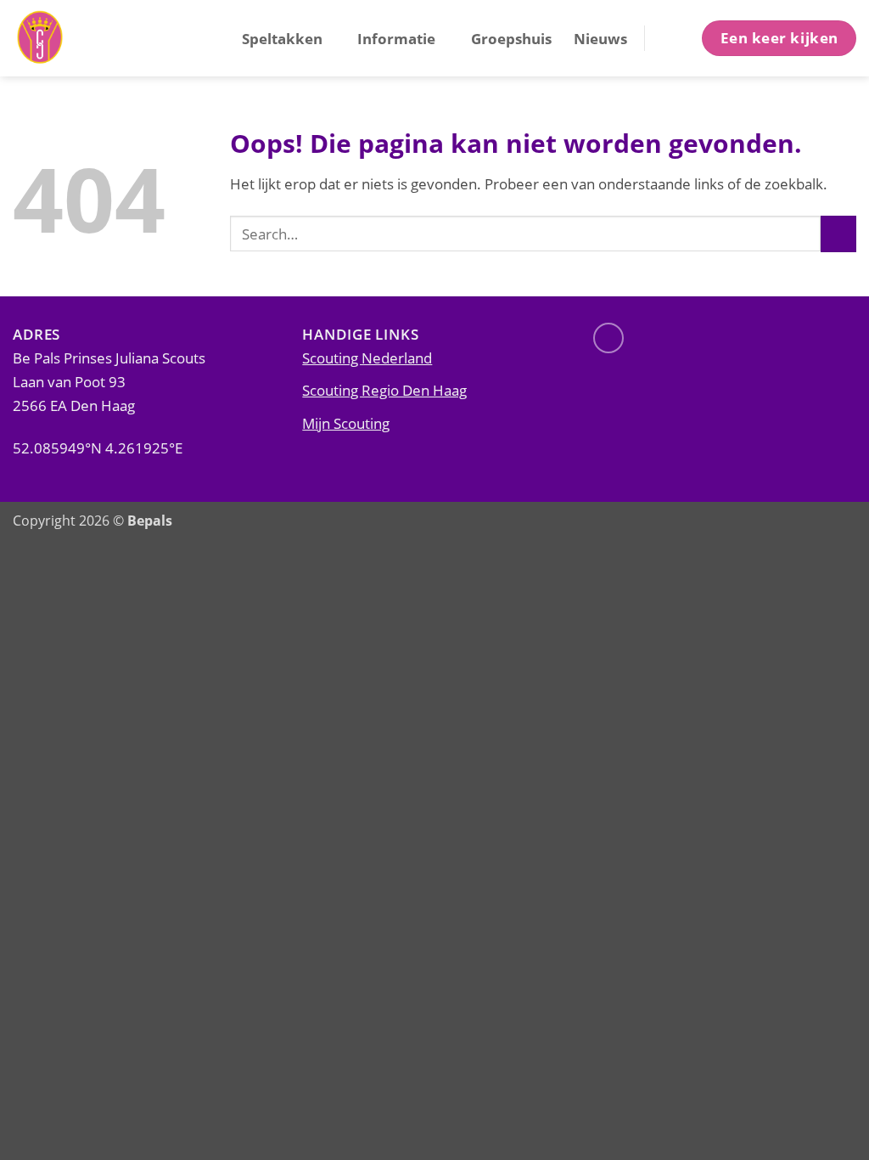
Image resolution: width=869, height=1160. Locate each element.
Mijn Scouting (346, 423)
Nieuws (600, 38)
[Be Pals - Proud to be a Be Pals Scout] (97, 38)
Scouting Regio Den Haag (384, 390)
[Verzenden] (838, 234)
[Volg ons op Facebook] (608, 338)
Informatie (396, 38)
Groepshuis (511, 38)
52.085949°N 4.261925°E (97, 447)
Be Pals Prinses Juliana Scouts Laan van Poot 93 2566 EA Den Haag (109, 381)
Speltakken (282, 38)
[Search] (672, 38)
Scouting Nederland (367, 357)
